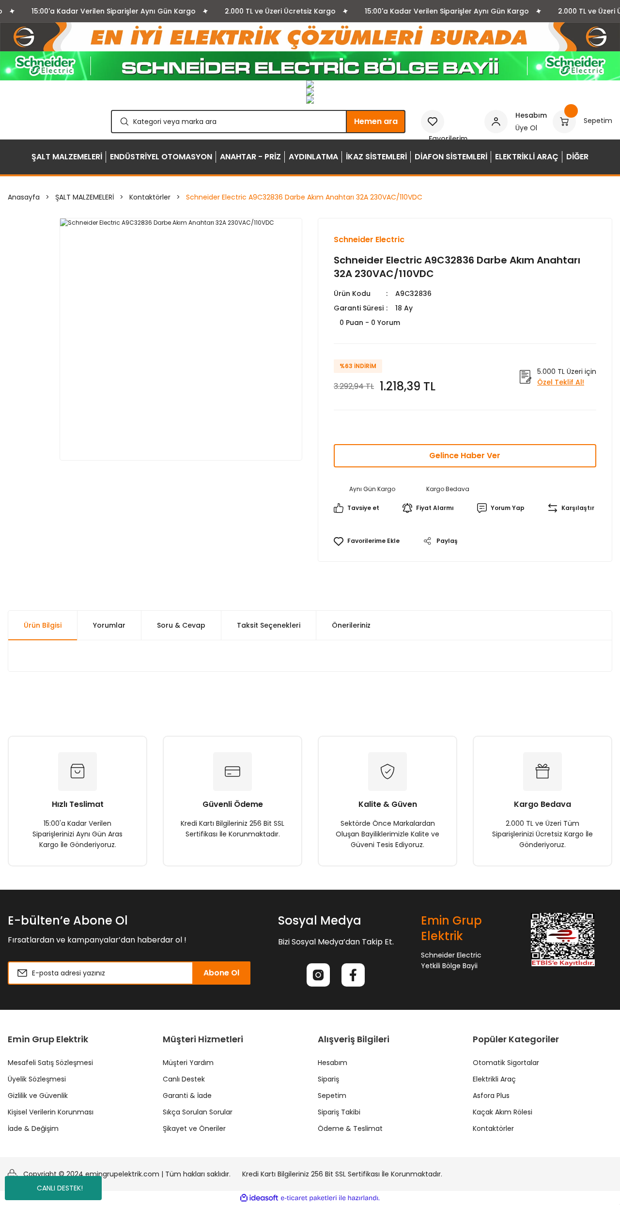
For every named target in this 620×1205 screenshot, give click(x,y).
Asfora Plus (491, 1095)
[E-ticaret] (308, 1198)
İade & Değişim (33, 1128)
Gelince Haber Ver (464, 455)
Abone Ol (221, 972)
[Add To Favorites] (367, 541)
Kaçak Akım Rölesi (502, 1112)
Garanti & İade (187, 1095)
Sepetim (332, 1095)
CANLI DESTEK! (60, 1188)
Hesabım (332, 1062)
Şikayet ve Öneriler (194, 1128)
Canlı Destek (184, 1079)
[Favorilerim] (450, 121)
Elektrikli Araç (494, 1079)
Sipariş (328, 1079)
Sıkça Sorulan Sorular (197, 1112)
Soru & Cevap (181, 625)
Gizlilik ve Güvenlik (38, 1095)
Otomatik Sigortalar (506, 1062)
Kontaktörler (493, 1128)
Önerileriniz (351, 625)
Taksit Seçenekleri (268, 625)
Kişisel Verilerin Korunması (50, 1112)
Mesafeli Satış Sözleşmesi (50, 1062)
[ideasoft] (259, 1198)
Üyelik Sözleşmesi (37, 1079)
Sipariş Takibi (339, 1112)
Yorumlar (109, 625)
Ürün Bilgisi (43, 625)
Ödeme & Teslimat (350, 1128)
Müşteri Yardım (188, 1062)
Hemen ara (376, 121)
